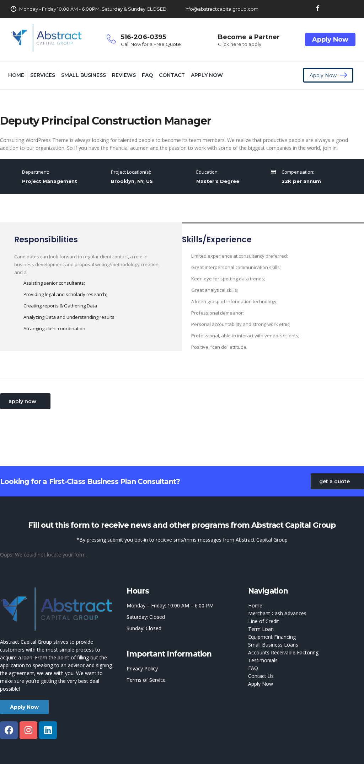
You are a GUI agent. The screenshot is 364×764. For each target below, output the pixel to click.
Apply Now (330, 39)
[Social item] (317, 9)
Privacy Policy (142, 668)
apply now (22, 401)
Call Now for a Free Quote (151, 44)
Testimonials (263, 660)
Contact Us (261, 676)
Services (42, 75)
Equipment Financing (272, 636)
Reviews (124, 75)
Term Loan (261, 629)
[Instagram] (28, 730)
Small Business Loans (273, 644)
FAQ (147, 75)
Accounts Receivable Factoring (283, 652)
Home (16, 75)
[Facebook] (9, 730)
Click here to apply (239, 44)
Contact (172, 75)
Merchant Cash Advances (277, 613)
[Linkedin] (48, 730)
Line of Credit (263, 621)
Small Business (83, 75)
